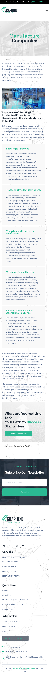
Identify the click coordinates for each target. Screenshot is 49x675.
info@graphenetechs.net (17, 651)
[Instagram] (4, 546)
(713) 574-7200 (13, 647)
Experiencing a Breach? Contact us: (24, 2)
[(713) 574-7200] (3, 647)
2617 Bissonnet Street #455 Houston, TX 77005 (24, 658)
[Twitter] (23, 546)
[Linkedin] (17, 546)
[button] (45, 11)
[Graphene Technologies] (9, 10)
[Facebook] (10, 546)
